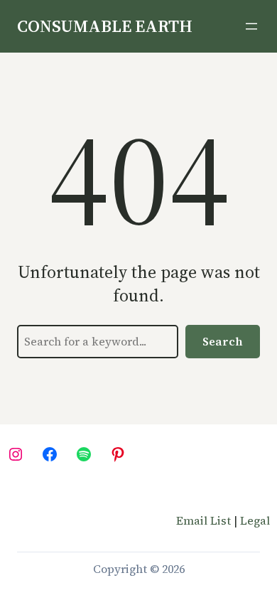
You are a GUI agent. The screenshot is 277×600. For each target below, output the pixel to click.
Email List (203, 520)
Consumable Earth (104, 26)
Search (222, 341)
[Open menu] (251, 26)
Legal (255, 520)
